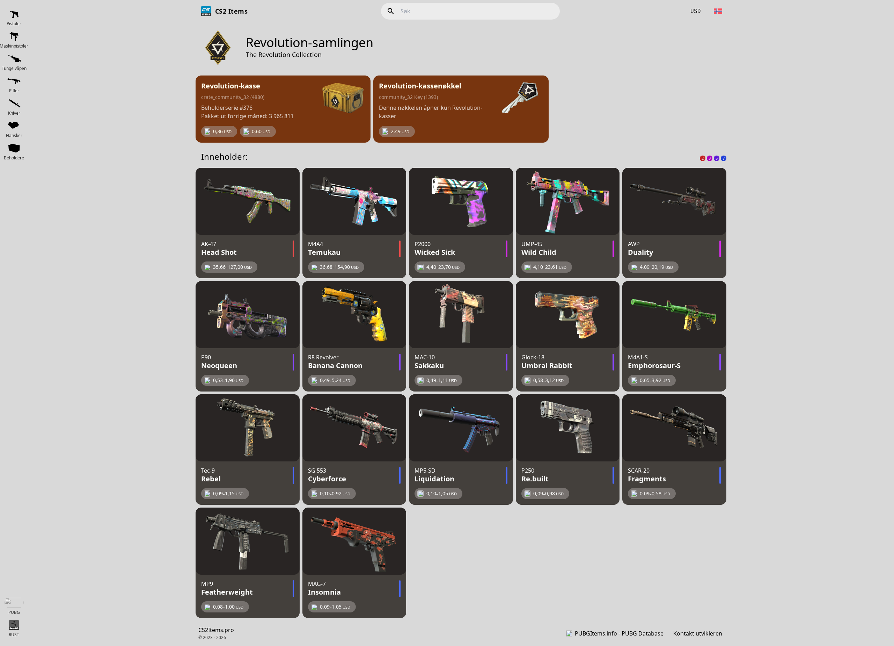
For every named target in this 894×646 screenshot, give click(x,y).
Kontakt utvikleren (697, 633)
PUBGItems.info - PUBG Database (619, 633)
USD (695, 11)
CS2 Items (231, 11)
